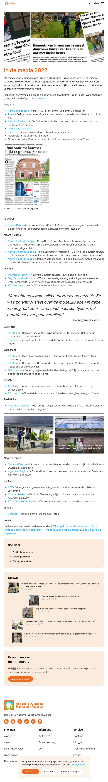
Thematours (10, 761)
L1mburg (13, 513)
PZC (10, 487)
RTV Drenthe (15, 285)
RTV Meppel (57, 526)
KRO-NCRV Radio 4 (19, 121)
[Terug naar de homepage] (10, 3)
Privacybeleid (78, 764)
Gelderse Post (34, 529)
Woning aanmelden (22, 561)
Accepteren (30, 771)
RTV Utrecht (14, 393)
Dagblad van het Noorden (22, 278)
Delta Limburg (89, 529)
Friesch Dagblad (17, 225)
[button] (90, 3)
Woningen (9, 735)
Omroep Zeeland (17, 494)
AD (9, 386)
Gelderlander (15, 370)
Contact (78, 735)
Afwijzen (48, 771)
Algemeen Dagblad (18, 405)
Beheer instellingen (70, 771)
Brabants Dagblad (18, 464)
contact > (43, 98)
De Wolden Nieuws (18, 274)
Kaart (7, 742)
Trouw (11, 114)
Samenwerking (47, 742)
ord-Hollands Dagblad (23, 258)
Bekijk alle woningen (23, 552)
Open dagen (11, 754)
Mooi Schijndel (72, 529)
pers (41, 748)
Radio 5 (12, 131)
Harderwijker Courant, (77, 526)
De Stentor (14, 332)
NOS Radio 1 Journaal (19, 128)
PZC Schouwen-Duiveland (22, 501)
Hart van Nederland (18, 110)
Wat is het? (44, 735)
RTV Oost (13, 339)
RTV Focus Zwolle (53, 529)
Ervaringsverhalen (21, 556)
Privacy (77, 754)
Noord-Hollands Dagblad (22, 240)
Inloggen (78, 742)
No (9, 258)
